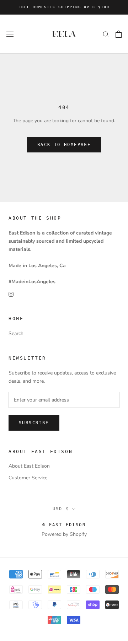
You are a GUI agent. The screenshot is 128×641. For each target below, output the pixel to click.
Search (16, 333)
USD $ (61, 508)
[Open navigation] (10, 34)
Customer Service (28, 477)
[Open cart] (119, 34)
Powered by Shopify (64, 534)
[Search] (106, 34)
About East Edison (29, 466)
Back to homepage (64, 144)
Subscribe (34, 422)
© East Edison (64, 524)
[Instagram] (11, 294)
